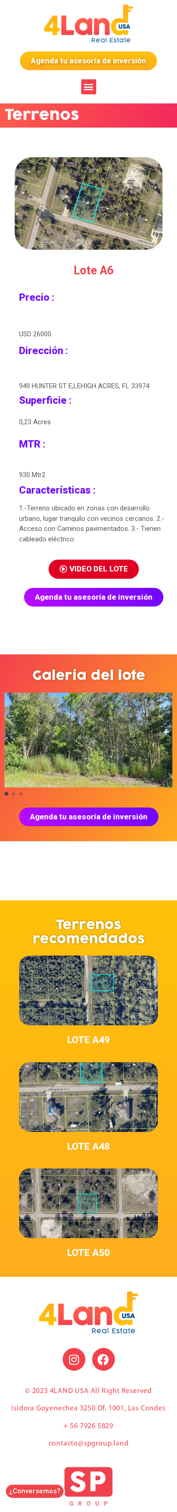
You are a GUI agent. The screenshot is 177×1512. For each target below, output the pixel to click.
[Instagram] (74, 1359)
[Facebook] (103, 1359)
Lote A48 (88, 1146)
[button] (88, 86)
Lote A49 (88, 1039)
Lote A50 (88, 1252)
